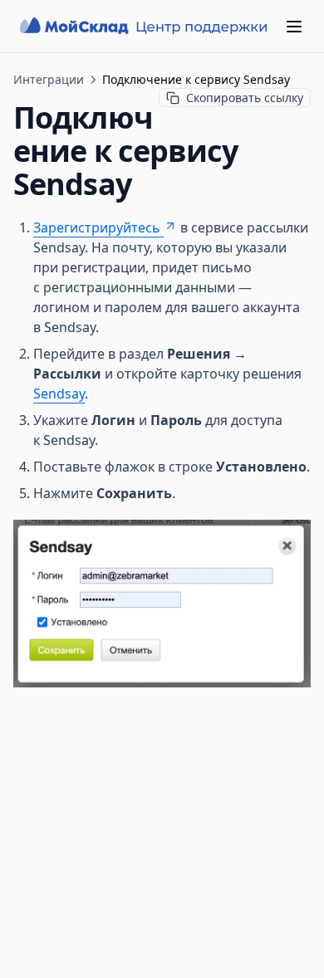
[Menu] (294, 27)
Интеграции (48, 79)
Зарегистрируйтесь (96, 227)
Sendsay (59, 393)
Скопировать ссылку (244, 97)
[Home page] (145, 27)
